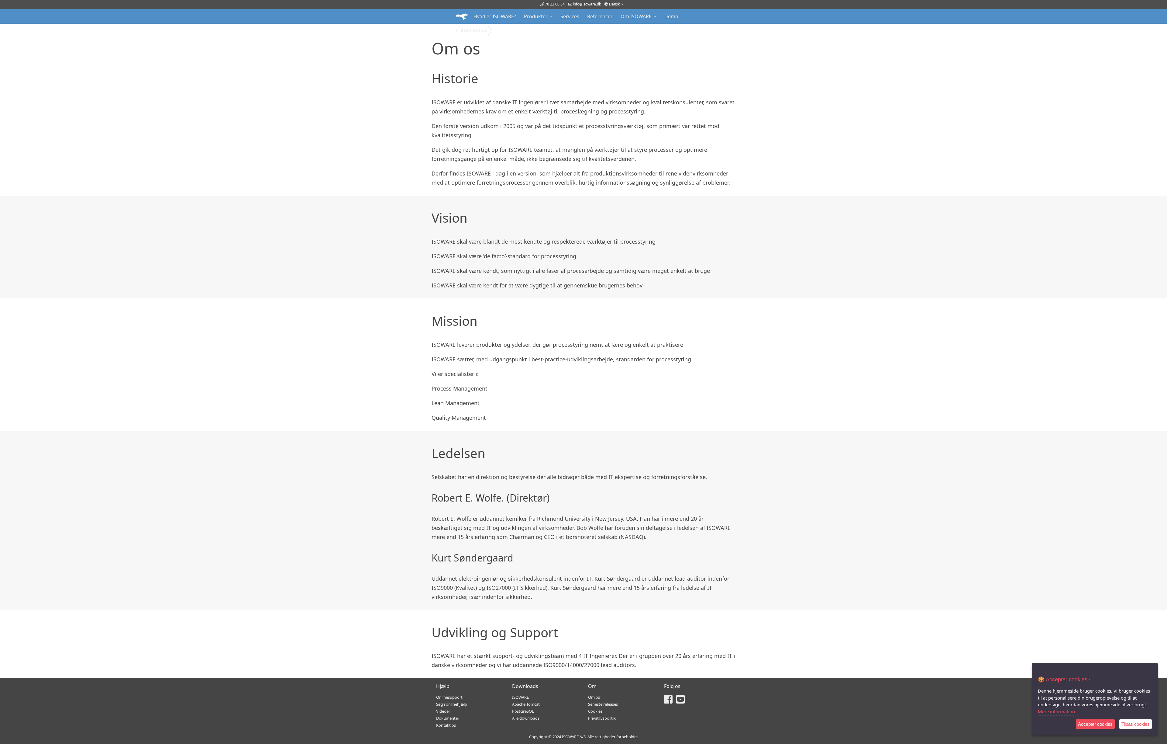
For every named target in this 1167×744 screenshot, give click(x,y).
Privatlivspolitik (602, 718)
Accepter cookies (1095, 724)
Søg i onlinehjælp (451, 704)
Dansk (614, 4)
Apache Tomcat (526, 704)
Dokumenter (447, 718)
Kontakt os (473, 30)
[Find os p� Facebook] (668, 701)
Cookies (595, 711)
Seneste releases (603, 704)
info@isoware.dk (587, 4)
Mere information (1056, 711)
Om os (594, 697)
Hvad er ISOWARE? (494, 16)
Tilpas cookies (1135, 724)
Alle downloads (525, 718)
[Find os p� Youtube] (680, 701)
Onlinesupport (449, 697)
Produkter (537, 16)
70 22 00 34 (554, 4)
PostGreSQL (523, 711)
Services (569, 16)
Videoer (443, 711)
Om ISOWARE (637, 16)
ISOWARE (520, 697)
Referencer (600, 16)
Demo (671, 16)
